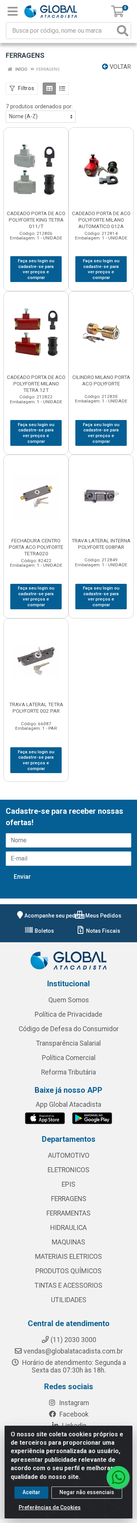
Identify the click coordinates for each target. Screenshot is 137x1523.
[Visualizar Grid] (49, 88)
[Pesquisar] (123, 30)
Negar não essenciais (86, 1492)
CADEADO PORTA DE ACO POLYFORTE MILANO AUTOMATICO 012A (101, 219)
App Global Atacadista (68, 1104)
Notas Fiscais (102, 931)
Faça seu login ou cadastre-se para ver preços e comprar (36, 269)
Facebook (73, 1414)
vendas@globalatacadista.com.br (73, 1351)
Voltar (119, 66)
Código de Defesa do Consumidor (69, 1029)
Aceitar (31, 1492)
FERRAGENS (68, 1199)
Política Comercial (69, 1058)
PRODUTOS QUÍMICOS (68, 1271)
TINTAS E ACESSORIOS (68, 1285)
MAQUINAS (68, 1242)
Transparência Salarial (68, 1043)
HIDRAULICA (68, 1227)
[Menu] (12, 11)
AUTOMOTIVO (68, 1155)
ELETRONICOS (68, 1170)
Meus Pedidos (102, 916)
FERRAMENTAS (68, 1213)
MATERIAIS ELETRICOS (68, 1256)
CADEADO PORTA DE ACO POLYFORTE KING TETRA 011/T (36, 219)
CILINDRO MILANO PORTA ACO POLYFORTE (101, 380)
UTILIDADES (68, 1300)
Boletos (43, 931)
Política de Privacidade (68, 1014)
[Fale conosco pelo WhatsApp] (118, 1477)
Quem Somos (68, 1000)
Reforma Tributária (68, 1072)
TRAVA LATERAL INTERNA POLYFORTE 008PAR (101, 543)
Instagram (73, 1403)
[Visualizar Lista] (62, 88)
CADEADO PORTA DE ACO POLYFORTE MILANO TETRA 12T (36, 383)
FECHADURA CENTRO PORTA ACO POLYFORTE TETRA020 (36, 546)
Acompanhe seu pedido (54, 916)
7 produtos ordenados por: (39, 106)
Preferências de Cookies (50, 1507)
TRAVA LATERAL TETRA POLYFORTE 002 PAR (36, 707)
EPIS (68, 1184)
